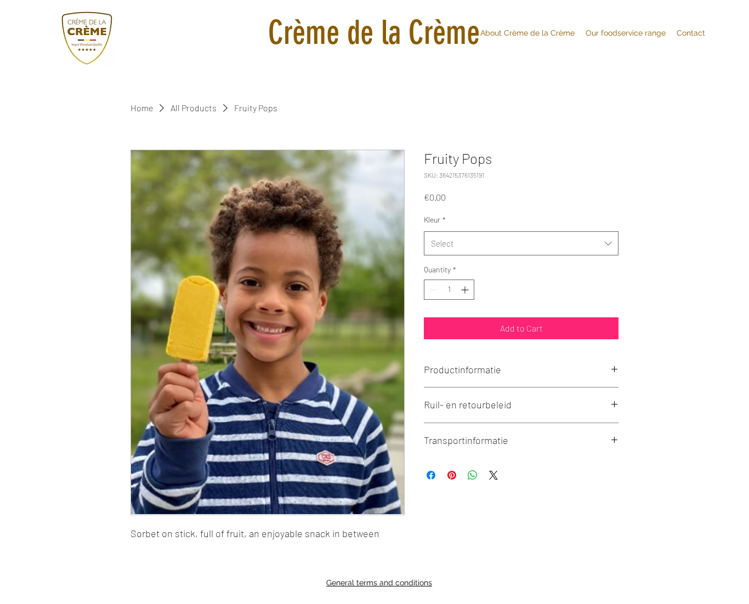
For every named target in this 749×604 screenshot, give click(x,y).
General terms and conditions (379, 582)
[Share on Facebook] (431, 475)
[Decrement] (432, 289)
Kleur (435, 219)
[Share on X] (493, 475)
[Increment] (466, 289)
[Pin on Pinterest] (451, 475)
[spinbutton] (449, 289)
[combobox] (521, 243)
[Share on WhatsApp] (472, 475)
